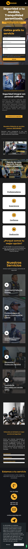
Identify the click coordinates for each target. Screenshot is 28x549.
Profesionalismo (14, 192)
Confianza (14, 220)
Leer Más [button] (15, 541)
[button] (26, 3)
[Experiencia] (14, 201)
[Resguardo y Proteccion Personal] (7, 357)
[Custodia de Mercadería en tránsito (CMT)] (7, 380)
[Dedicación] (14, 229)
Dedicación (14, 234)
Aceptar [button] (19, 544)
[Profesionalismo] (14, 187)
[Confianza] (14, 215)
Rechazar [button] (8, 544)
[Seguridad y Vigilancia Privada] (7, 285)
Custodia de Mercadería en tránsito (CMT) (14, 387)
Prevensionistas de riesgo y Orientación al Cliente (13, 315)
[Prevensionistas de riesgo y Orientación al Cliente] (7, 308)
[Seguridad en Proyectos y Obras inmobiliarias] (7, 333)
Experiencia (14, 206)
